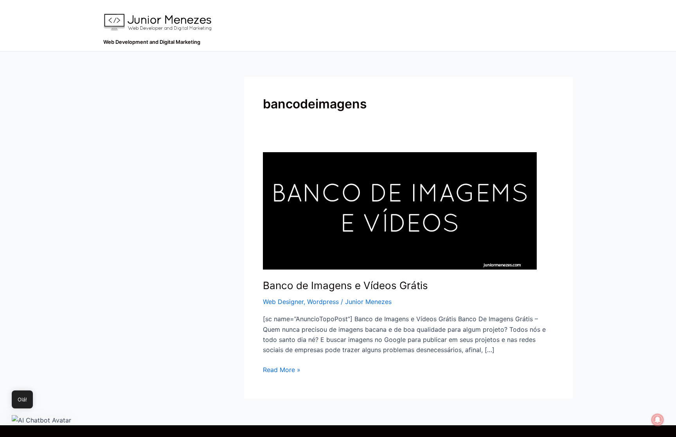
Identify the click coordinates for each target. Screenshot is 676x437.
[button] (41, 419)
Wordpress (323, 302)
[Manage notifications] (657, 420)
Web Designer (283, 302)
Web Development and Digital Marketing (151, 42)
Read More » (281, 369)
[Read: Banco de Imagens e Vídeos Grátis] (400, 210)
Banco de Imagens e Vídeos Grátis (345, 285)
